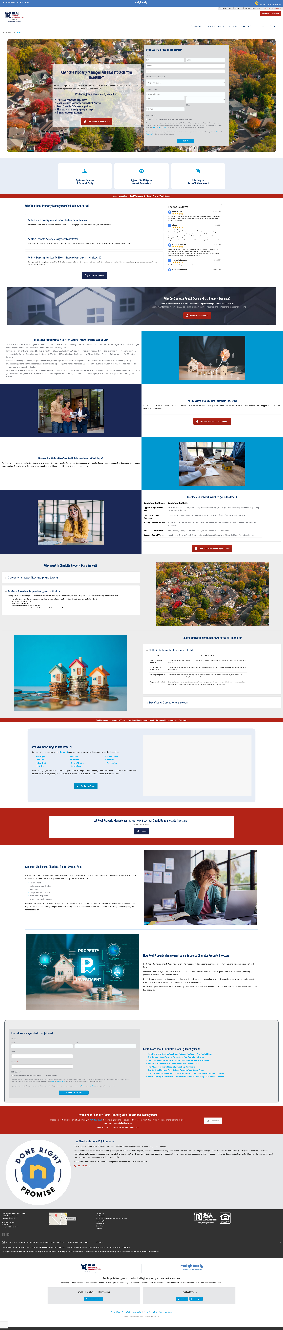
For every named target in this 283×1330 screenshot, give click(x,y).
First (13, 1043)
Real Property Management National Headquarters (111, 1218)
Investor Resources (216, 26)
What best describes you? (156, 77)
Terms (154, 127)
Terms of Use (115, 1312)
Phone (14, 1062)
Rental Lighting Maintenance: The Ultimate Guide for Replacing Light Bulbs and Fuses (186, 1076)
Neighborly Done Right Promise (270, 4)
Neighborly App (101, 1221)
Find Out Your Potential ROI (99, 121)
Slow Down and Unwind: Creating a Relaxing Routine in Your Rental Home (180, 1054)
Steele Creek (112, 756)
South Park (76, 766)
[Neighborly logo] (141, 2)
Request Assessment (270, 13)
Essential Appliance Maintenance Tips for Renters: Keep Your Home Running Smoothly (186, 1073)
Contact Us (274, 26)
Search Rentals (226, 8)
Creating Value (197, 26)
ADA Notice (99, 1242)
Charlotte (40, 759)
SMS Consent (151, 115)
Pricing (262, 26)
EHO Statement (100, 1223)
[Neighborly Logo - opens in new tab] (199, 1267)
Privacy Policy (163, 127)
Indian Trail (41, 763)
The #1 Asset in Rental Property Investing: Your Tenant (172, 1067)
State (188, 105)
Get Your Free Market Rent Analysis (214, 421)
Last (76, 1043)
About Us (233, 26)
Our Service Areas (88, 786)
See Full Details (84, 1165)
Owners (247, 8)
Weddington (112, 763)
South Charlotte (78, 763)
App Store (182, 1299)
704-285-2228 (276, 8)
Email (14, 1051)
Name (149, 55)
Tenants (237, 8)
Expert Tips (256, 8)
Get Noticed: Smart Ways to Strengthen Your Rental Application (176, 1057)
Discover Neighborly (92, 1299)
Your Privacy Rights (165, 1312)
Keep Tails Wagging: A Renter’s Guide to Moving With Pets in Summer (178, 1060)
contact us (61, 1120)
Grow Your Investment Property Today (214, 548)
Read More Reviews (96, 275)
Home (3, 32)
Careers (98, 1228)
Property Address (153, 89)
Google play (196, 1299)
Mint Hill (40, 766)
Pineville (75, 759)
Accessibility (137, 1312)
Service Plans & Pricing (199, 315)
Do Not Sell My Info (150, 1312)
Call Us (143, 831)
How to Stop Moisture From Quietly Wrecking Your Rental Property (177, 1070)
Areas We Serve (247, 26)
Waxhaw (110, 759)
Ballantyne (40, 756)
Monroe (74, 756)
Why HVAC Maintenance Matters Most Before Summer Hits (173, 1063)
